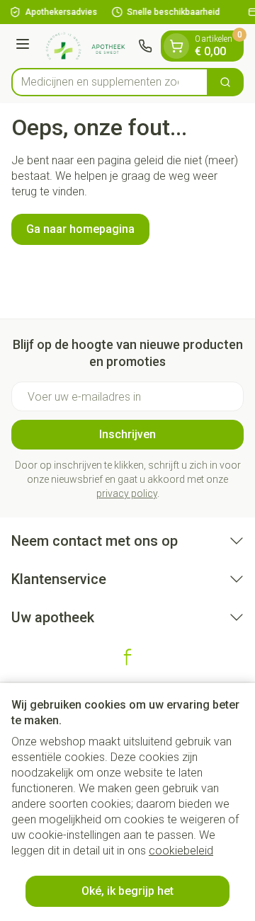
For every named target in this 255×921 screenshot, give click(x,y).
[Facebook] (127, 657)
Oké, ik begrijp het (127, 891)
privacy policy (126, 493)
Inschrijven (127, 434)
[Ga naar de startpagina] (86, 46)
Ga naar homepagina (80, 229)
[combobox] (109, 82)
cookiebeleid (181, 850)
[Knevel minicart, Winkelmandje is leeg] (176, 46)
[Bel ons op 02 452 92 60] (145, 46)
